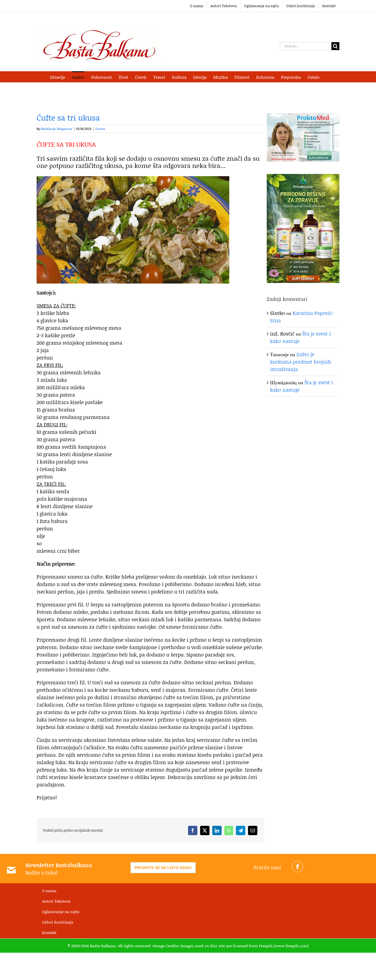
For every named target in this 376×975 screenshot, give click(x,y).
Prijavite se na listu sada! (163, 867)
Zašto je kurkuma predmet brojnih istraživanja (300, 362)
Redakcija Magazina (56, 128)
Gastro (100, 128)
